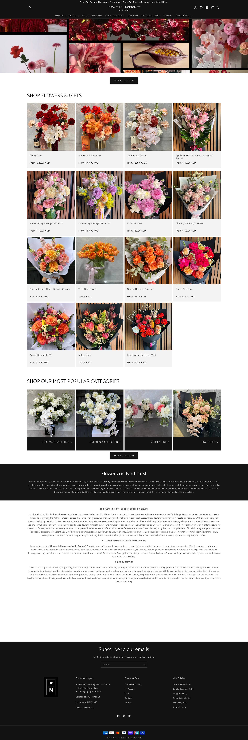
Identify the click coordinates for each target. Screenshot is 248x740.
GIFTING (72, 16)
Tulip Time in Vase (87, 289)
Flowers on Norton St (120, 738)
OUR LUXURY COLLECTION (104, 442)
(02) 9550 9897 (124, 11)
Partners (129, 702)
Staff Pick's (208, 442)
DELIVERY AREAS (183, 16)
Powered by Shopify (135, 738)
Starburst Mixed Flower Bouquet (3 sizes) (50, 289)
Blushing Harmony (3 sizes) (189, 223)
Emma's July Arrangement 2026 (94, 223)
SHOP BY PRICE (159, 442)
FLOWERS (59, 16)
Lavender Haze (134, 223)
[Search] (30, 7)
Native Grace (84, 355)
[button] (60, 15)
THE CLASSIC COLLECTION (55, 442)
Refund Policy (179, 707)
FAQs (127, 693)
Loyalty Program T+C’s (183, 689)
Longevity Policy (180, 702)
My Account (130, 689)
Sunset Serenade (184, 289)
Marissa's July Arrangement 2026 (46, 223)
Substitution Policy (182, 698)
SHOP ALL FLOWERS (124, 80)
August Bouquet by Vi (40, 355)
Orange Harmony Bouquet (140, 289)
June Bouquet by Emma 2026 (141, 355)
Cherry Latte (36, 155)
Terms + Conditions (182, 684)
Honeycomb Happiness (89, 155)
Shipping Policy (180, 693)
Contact (128, 698)
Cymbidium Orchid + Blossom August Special (194, 157)
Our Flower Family (133, 684)
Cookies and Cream (136, 155)
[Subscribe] (144, 665)
